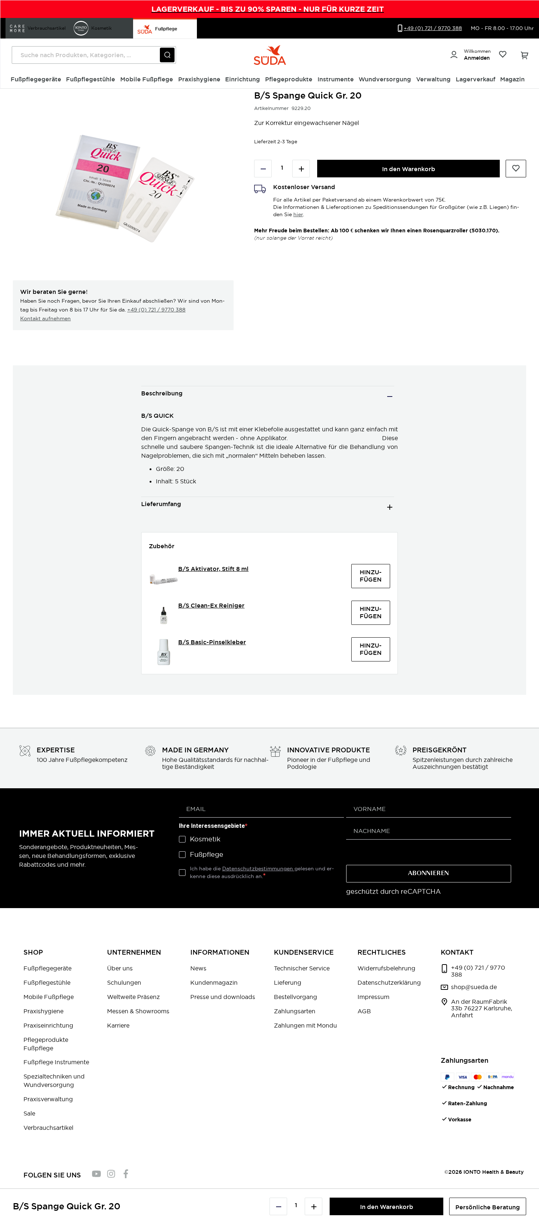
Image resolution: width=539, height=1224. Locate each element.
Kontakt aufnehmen (45, 318)
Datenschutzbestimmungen (258, 868)
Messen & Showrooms (138, 1011)
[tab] (267, 396)
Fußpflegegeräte (47, 968)
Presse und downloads (222, 996)
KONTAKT (457, 952)
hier (298, 214)
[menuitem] (36, 79)
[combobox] (94, 55)
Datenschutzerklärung (389, 982)
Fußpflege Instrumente (56, 1062)
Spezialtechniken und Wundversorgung (54, 1080)
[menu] (270, 79)
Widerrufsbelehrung (386, 968)
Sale (29, 1113)
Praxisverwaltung (48, 1099)
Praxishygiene (43, 1011)
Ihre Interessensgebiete (212, 825)
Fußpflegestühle (46, 982)
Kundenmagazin (214, 982)
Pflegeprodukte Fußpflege (45, 1044)
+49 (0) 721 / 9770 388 (156, 309)
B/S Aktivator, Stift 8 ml (213, 569)
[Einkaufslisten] (502, 55)
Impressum (373, 996)
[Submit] (167, 55)
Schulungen (124, 982)
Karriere (118, 1025)
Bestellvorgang (295, 996)
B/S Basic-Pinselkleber (212, 642)
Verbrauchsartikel (48, 1127)
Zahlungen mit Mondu (305, 1025)
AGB (364, 1011)
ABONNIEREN (428, 873)
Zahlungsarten (294, 1011)
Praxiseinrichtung (48, 1025)
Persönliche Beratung (487, 1207)
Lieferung (287, 982)
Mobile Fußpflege (48, 996)
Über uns (120, 968)
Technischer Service (302, 968)
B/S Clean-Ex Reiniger (211, 605)
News (198, 968)
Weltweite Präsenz (133, 996)
